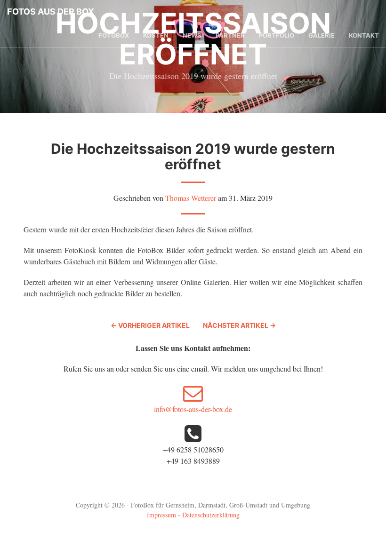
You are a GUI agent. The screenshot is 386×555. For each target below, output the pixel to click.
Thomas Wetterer (190, 198)
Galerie (321, 35)
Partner (230, 35)
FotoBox (113, 35)
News (192, 35)
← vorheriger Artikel (150, 325)
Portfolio (276, 35)
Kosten (156, 35)
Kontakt (364, 35)
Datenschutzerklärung (211, 514)
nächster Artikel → (239, 325)
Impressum (161, 514)
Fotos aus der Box (50, 11)
